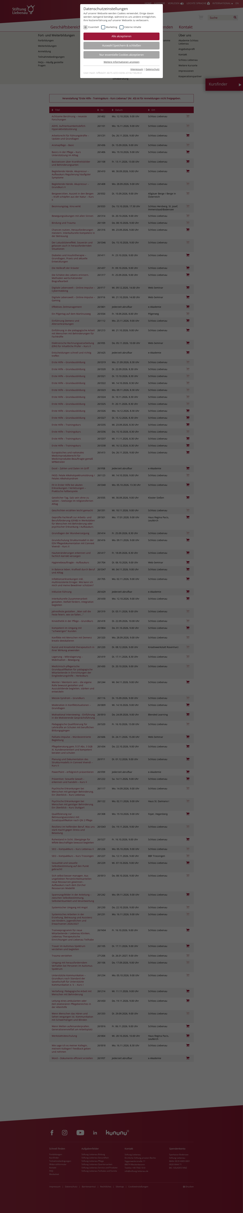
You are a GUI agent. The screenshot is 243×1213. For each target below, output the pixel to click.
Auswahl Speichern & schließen (121, 45)
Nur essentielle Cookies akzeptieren (121, 55)
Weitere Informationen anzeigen (122, 61)
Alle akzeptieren (121, 36)
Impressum (136, 69)
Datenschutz (153, 69)
